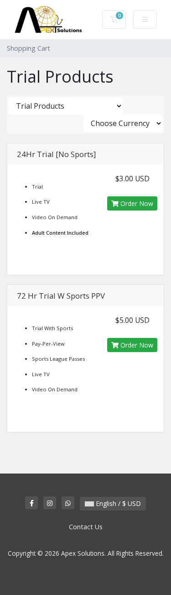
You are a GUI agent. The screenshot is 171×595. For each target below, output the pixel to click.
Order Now (136, 203)
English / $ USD (117, 503)
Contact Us (86, 526)
